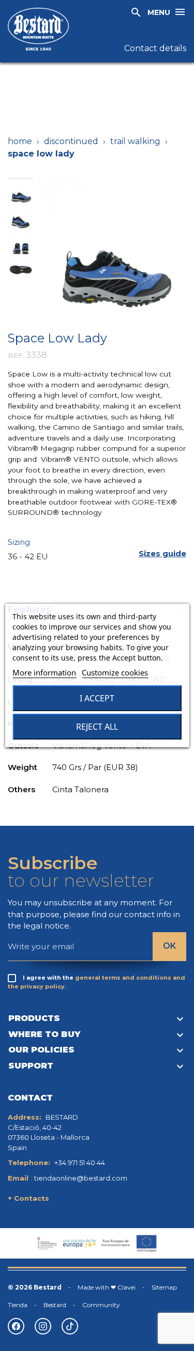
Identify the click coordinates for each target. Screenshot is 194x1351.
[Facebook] (16, 1326)
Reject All (97, 726)
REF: (16, 355)
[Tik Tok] (70, 1326)
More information (44, 672)
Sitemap (164, 1287)
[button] (162, 554)
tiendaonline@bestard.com (80, 1178)
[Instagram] (43, 1326)
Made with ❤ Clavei (107, 1287)
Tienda (17, 1305)
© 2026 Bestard (35, 1287)
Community (101, 1305)
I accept (97, 698)
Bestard (54, 1305)
